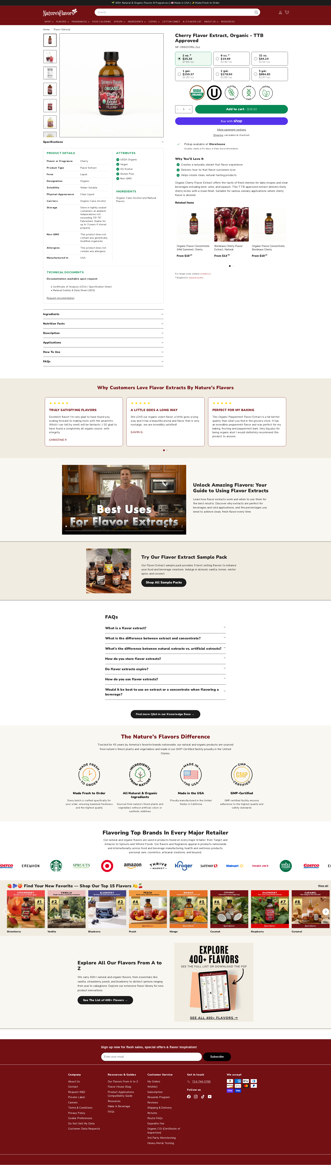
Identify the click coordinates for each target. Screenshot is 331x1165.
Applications (52, 342)
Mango (174, 931)
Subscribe (217, 1056)
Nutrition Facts (54, 324)
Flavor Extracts (62, 29)
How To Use (51, 352)
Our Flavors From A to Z (123, 1081)
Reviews (152, 1102)
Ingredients (136, 21)
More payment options (231, 130)
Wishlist (152, 1086)
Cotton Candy (171, 21)
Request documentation (60, 298)
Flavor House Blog (119, 1086)
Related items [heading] (184, 203)
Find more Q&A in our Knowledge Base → (165, 714)
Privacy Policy (76, 1113)
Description (51, 333)
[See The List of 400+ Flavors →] (213, 982)
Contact (73, 1086)
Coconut (215, 931)
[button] (287, 12)
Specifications (53, 142)
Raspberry (257, 931)
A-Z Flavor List (192, 21)
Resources (228, 21)
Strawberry (14, 931)
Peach (132, 931)
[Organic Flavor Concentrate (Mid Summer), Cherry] (194, 224)
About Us (210, 21)
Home (47, 29)
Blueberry (94, 931)
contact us (205, 274)
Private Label (76, 1097)
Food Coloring (101, 21)
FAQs (47, 361)
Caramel (297, 931)
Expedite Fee (155, 1123)
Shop (47, 21)
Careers (73, 1102)
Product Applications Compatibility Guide (121, 1094)
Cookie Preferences (80, 1118)
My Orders (153, 1081)
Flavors (61, 21)
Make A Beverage (119, 1106)
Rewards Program (158, 1097)
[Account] (280, 12)
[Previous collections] (5, 911)
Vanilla (52, 931)
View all (323, 885)
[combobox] (177, 12)
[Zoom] (111, 85)
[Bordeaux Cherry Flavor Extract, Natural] (231, 224)
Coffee (153, 21)
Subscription (155, 1092)
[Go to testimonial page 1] (164, 450)
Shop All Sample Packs (164, 582)
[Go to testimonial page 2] (167, 450)
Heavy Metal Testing (160, 1143)
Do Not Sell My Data (81, 1123)
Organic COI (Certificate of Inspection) (163, 1130)
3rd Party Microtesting (161, 1138)
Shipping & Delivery (159, 1107)
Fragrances (79, 21)
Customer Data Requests (84, 1128)
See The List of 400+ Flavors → (105, 1000)
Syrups (118, 21)
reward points (196, 277)
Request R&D (76, 1092)
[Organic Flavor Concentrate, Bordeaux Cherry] (269, 224)
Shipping (218, 135)
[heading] (60, 12)
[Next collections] (325, 911)
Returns (152, 1113)
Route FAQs (155, 1118)
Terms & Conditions (80, 1107)
